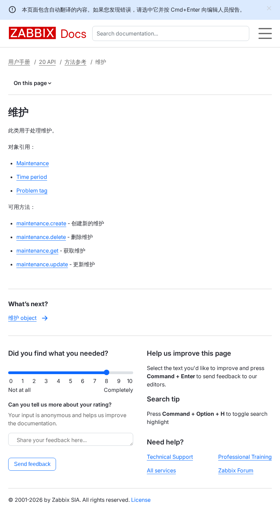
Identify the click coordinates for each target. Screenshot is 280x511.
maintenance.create (41, 223)
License (141, 499)
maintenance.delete (41, 236)
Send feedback (32, 464)
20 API (47, 61)
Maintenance (32, 163)
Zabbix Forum (235, 470)
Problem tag (31, 190)
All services (161, 470)
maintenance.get (37, 250)
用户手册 (19, 61)
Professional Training (245, 456)
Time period (31, 176)
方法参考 (75, 61)
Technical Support (170, 456)
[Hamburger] (265, 33)
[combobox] (172, 33)
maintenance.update (42, 264)
